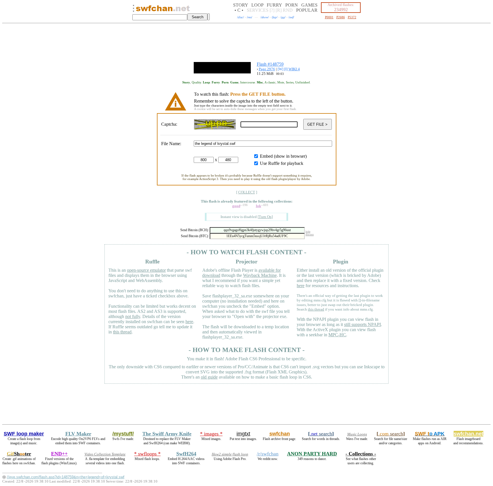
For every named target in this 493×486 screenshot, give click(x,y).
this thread (122, 331)
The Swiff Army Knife (166, 434)
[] (265, 217)
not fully (132, 316)
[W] (280, 69)
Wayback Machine (260, 275)
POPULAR (307, 10)
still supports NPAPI (362, 324)
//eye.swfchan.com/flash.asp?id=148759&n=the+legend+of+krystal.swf (65, 477)
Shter (19, 454)
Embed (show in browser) (283, 156)
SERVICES (257, 10)
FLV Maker (78, 434)
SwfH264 (186, 454)
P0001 (329, 17)
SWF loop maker (24, 434)
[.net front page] (133, 9)
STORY (240, 5)
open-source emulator (146, 270)
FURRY (274, 5)
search (321, 434)
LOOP (257, 5)
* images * (211, 434)
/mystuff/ (123, 434)
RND (288, 10)
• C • (239, 10)
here (189, 321)
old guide (209, 377)
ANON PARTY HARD (312, 454)
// (240, 17)
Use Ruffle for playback (281, 163)
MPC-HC (337, 334)
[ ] (246, 192)
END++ (59, 454)
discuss (310, 234)
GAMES (309, 5)
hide (308, 231)
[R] (279, 10)
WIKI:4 (294, 69)
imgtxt (243, 434)
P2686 (340, 17)
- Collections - (360, 454)
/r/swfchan (267, 454)
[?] (272, 10)
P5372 (352, 17)
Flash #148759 (270, 64)
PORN (291, 5)
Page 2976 (267, 69)
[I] (286, 69)
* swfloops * (147, 454)
